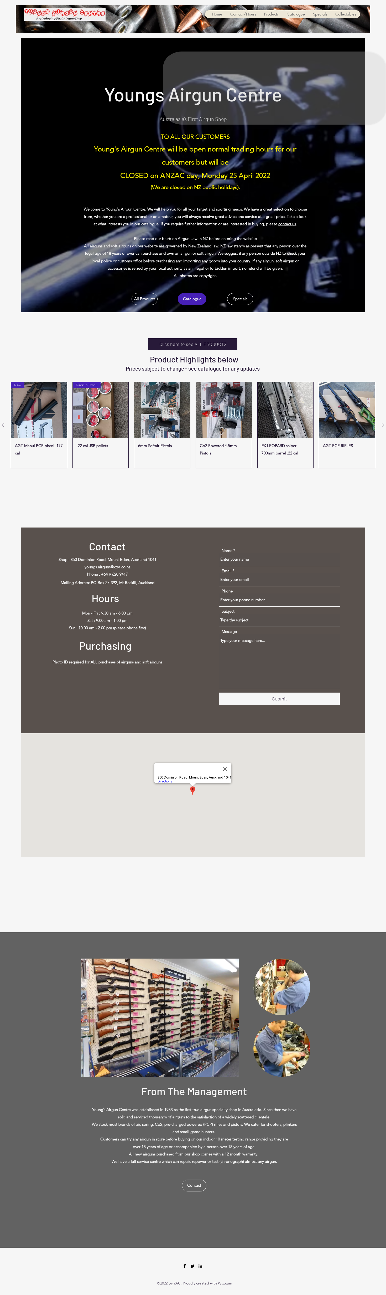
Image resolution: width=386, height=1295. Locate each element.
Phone (227, 591)
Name (227, 550)
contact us (287, 223)
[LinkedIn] (200, 1266)
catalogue (210, 368)
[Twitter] (192, 1266)
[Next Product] (383, 425)
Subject (228, 611)
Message (229, 631)
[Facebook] (184, 1266)
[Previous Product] (3, 425)
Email (227, 571)
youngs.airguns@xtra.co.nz (107, 566)
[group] (193, 425)
